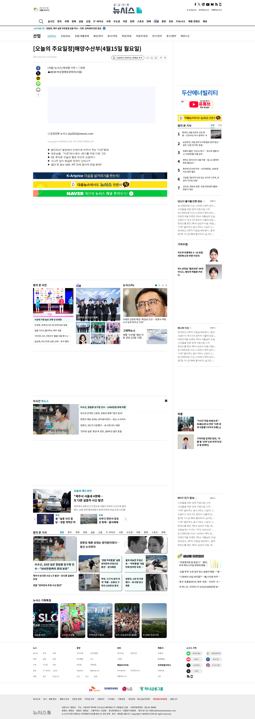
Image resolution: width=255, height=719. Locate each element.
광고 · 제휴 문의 (49, 699)
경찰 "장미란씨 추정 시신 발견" (47, 585)
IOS (159, 676)
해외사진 (133, 653)
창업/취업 (126, 36)
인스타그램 (215, 665)
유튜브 (196, 659)
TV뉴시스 (180, 21)
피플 (180, 414)
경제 (74, 21)
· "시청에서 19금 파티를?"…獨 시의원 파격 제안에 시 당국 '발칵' (200, 576)
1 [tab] (156, 285)
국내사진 (120, 653)
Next (126, 519)
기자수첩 (183, 244)
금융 (81, 21)
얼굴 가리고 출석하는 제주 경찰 (48, 330)
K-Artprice (192, 9)
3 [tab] (163, 285)
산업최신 (51, 36)
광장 (164, 21)
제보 (205, 21)
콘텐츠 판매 (76, 699)
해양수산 (185, 36)
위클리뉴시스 (216, 9)
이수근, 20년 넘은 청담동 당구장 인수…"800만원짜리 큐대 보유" (54, 566)
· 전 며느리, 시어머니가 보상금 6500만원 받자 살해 (200, 586)
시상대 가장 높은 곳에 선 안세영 (48, 319)
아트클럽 (80, 659)
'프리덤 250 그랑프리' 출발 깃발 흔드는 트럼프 (54, 335)
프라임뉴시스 (204, 9)
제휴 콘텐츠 (194, 21)
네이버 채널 (196, 653)
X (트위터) (196, 665)
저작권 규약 (89, 699)
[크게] (165, 58)
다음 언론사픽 (215, 653)
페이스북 (216, 659)
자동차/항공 (142, 36)
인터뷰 (79, 664)
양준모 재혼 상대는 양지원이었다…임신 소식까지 (103, 419)
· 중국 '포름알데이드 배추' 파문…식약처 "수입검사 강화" (200, 581)
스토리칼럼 (94, 653)
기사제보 (111, 699)
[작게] (161, 58)
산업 (88, 21)
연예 (149, 21)
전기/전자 (157, 36)
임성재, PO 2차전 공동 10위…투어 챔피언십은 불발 (54, 341)
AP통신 (160, 653)
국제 (66, 21)
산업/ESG (65, 36)
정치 (59, 21)
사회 (108, 21)
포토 (171, 21)
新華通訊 (161, 659)
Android (161, 670)
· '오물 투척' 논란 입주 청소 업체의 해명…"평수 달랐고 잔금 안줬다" (200, 571)
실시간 (51, 21)
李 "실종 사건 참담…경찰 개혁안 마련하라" (65, 522)
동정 (95, 676)
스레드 (196, 671)
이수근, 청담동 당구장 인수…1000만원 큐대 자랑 (103, 407)
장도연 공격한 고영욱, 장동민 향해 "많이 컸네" (101, 413)
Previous (34, 519)
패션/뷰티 (98, 36)
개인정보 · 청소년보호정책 (139, 699)
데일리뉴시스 (95, 670)
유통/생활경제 (82, 36)
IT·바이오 (98, 21)
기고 (91, 659)
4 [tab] (166, 285)
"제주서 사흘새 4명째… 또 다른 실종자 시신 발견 (88, 498)
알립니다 (173, 699)
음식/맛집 (112, 36)
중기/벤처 (171, 36)
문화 (132, 21)
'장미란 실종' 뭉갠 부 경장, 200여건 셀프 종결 (101, 431)
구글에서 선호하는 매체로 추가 (129, 57)
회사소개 (36, 699)
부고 (87, 676)
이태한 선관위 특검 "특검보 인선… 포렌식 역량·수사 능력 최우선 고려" (145, 321)
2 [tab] (159, 285)
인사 (78, 676)
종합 (62, 532)
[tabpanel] (145, 306)
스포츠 (140, 21)
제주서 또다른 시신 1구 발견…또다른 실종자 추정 (53, 577)
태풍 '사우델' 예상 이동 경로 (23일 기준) (133, 336)
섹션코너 (80, 670)
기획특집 (93, 664)
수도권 (116, 21)
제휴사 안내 (64, 699)
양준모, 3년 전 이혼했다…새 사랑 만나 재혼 (100, 425)
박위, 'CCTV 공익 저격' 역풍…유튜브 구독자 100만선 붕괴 (110, 582)
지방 (125, 21)
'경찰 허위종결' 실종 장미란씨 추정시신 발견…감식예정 (110, 564)
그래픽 (119, 659)
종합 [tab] (220, 125)
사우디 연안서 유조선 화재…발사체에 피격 (109, 522)
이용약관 (121, 699)
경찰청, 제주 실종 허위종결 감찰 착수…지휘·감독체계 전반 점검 (67, 28)
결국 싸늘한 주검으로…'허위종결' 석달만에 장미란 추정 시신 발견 (134, 564)
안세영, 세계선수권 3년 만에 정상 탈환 (51, 324)
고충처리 (100, 699)
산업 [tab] (212, 125)
